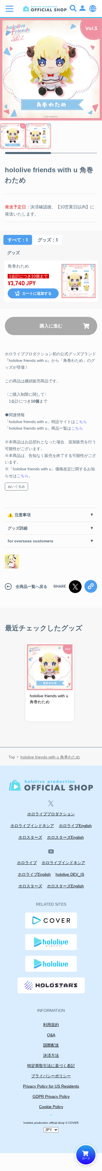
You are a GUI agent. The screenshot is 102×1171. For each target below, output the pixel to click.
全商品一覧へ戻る (31, 586)
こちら (81, 421)
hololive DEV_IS (70, 874)
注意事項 (23, 514)
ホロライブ (27, 863)
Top (11, 757)
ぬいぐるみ (16, 487)
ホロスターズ (30, 837)
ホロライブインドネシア (32, 826)
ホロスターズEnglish (65, 837)
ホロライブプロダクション (51, 814)
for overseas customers (30, 541)
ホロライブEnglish (75, 826)
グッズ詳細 (17, 528)
